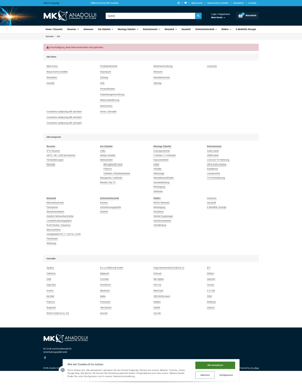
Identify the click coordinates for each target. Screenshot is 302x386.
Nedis (103, 296)
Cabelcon (51, 273)
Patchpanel (52, 207)
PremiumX (105, 302)
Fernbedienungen (55, 160)
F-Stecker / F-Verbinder (165, 155)
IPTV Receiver (53, 151)
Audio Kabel (213, 151)
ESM (49, 279)
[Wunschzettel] (185, 3)
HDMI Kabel (212, 155)
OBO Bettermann (162, 296)
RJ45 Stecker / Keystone (58, 225)
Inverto (50, 290)
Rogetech (51, 307)
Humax (210, 284)
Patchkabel (52, 238)
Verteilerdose (160, 225)
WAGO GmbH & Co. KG (58, 313)
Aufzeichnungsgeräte (110, 207)
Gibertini (211, 279)
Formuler (104, 279)
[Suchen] (198, 16)
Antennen (211, 198)
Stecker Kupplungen (163, 216)
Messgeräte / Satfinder (111, 177)
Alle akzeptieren (215, 365)
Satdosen (158, 191)
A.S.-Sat (211, 290)
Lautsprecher (213, 173)
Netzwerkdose (54, 229)
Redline (157, 302)
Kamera (104, 202)
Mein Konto (197, 3)
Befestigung (159, 186)
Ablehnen (205, 375)
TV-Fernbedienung (216, 177)
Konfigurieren (226, 375)
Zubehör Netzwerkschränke (60, 216)
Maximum (105, 290)
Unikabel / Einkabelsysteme (116, 173)
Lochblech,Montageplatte (59, 220)
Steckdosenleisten (55, 211)
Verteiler (158, 169)
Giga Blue (51, 284)
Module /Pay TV (108, 182)
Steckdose (159, 211)
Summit (104, 313)
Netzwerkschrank (55, 202)
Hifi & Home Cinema (216, 164)
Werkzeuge (159, 173)
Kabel (156, 164)
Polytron (107, 169)
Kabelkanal (212, 169)
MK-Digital (159, 279)
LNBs (102, 151)
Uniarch (211, 307)
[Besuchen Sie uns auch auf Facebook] (45, 357)
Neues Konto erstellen (218, 3)
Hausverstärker (161, 160)
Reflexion (211, 302)
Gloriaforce (105, 284)
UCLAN (157, 313)
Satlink (157, 307)
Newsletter (238, 3)
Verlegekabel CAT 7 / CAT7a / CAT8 (64, 234)
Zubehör (104, 211)
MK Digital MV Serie (112, 164)
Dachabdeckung (161, 182)
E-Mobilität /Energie (216, 207)
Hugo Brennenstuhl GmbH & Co (169, 267)
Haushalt (211, 202)
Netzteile (51, 164)
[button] (220, 16)
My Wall (50, 296)
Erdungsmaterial (162, 151)
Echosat (158, 273)
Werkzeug (51, 243)
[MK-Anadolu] (69, 15)
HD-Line (157, 284)
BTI (208, 267)
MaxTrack (158, 290)
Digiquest (104, 273)
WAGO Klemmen (162, 202)
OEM (209, 296)
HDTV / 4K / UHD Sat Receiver (61, 155)
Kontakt (252, 3)
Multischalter (106, 160)
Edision (210, 273)
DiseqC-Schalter (107, 155)
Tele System (106, 307)
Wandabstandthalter (164, 177)
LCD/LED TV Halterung (218, 160)
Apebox (50, 267)
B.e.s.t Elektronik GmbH (111, 267)
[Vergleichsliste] (178, 3)
